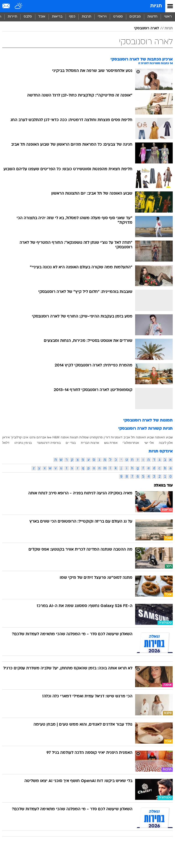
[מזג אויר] (19, 6)
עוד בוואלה (163, 486)
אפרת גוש (111, 443)
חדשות (152, 16)
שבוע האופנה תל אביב (139, 437)
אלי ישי (149, 443)
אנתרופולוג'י (131, 443)
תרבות (86, 16)
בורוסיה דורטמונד (49, 443)
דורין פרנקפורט (100, 437)
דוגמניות (116, 437)
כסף (72, 16)
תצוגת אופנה (69, 437)
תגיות (156, 6)
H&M (55, 437)
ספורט (118, 16)
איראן (6, 437)
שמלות (84, 437)
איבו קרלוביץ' (19, 437)
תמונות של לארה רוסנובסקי (148, 420)
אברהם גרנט (37, 437)
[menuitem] (152, 16)
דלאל (5, 443)
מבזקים (135, 16)
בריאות (57, 16)
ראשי (168, 16)
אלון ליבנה (166, 443)
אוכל (42, 16)
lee (49, 437)
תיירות (12, 16)
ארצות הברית (90, 443)
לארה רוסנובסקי (146, 28)
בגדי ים (71, 443)
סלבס (28, 16)
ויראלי (102, 16)
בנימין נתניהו (23, 443)
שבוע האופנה (164, 437)
